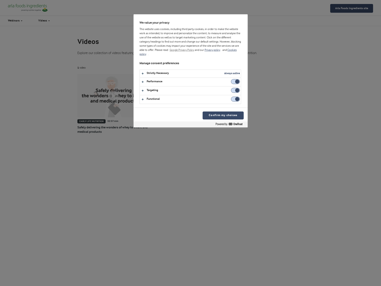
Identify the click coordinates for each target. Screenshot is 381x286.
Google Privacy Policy (182, 50)
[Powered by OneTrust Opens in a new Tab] (231, 124)
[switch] (235, 81)
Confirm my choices (223, 115)
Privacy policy (212, 50)
